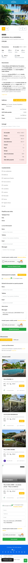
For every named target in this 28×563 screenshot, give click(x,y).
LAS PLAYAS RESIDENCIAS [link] (11, 414)
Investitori (5, 185)
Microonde (5, 195)
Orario (3, 220)
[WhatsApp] (25, 552)
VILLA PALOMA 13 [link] (8, 379)
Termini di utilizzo (22, 257)
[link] (14, 368)
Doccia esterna (6, 181)
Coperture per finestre (8, 178)
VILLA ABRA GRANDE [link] (9, 449)
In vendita (4, 34)
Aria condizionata (7, 171)
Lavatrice (5, 192)
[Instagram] (8, 552)
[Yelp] (22, 552)
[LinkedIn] (11, 552)
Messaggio (4, 247)
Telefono (4, 235)
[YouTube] (17, 552)
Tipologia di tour (6, 214)
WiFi (4, 206)
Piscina (5, 199)
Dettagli (22, 385)
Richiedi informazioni (14, 329)
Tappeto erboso (7, 202)
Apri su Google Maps (20, 100)
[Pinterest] (19, 552)
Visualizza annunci (21, 274)
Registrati (14, 350)
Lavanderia (5, 188)
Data (3, 217)
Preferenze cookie (7, 559)
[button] (21, 28)
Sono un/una (5, 306)
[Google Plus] (14, 552)
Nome (3, 229)
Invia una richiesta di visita (14, 266)
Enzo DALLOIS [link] (9, 460)
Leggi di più (4, 94)
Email (3, 241)
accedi (23, 348)
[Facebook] (3, 552)
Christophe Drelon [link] (10, 390)
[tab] (3, 28)
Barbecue (5, 174)
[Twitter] (6, 552)
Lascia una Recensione (6, 339)
